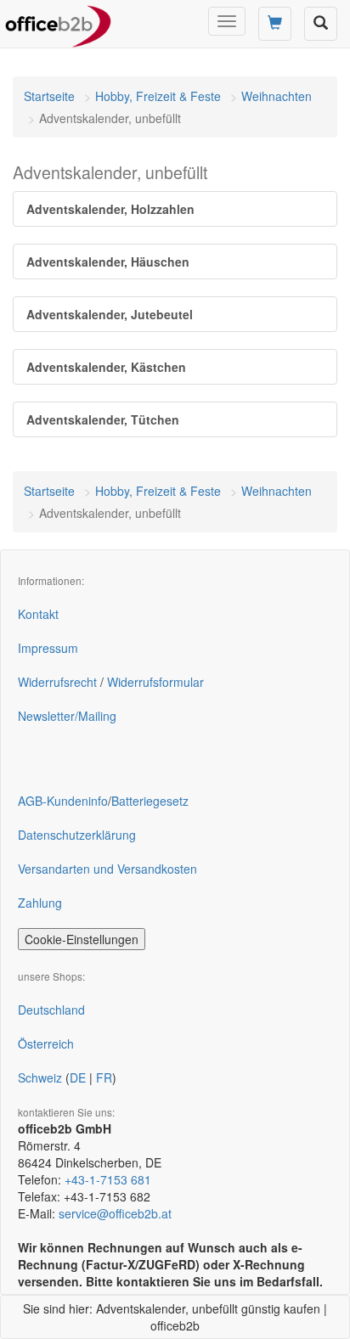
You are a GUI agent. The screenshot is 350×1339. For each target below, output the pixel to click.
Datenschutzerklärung (77, 834)
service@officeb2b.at (115, 1213)
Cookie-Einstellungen (81, 939)
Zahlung (40, 902)
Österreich (46, 1043)
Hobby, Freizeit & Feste (158, 95)
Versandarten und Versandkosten (107, 868)
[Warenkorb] (274, 24)
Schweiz (40, 1077)
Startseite (49, 95)
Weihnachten (276, 95)
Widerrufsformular (155, 681)
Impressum (48, 647)
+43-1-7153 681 (108, 1179)
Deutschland (51, 1009)
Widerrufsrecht (57, 681)
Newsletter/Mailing (67, 715)
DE (78, 1077)
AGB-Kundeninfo (63, 800)
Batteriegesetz (150, 800)
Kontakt (38, 613)
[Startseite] (58, 21)
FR (104, 1077)
